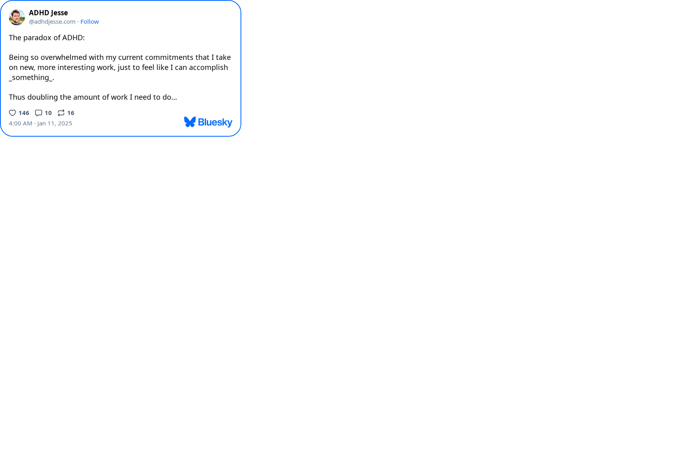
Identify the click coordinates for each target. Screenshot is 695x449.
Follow (89, 21)
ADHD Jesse (48, 13)
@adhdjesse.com (52, 21)
